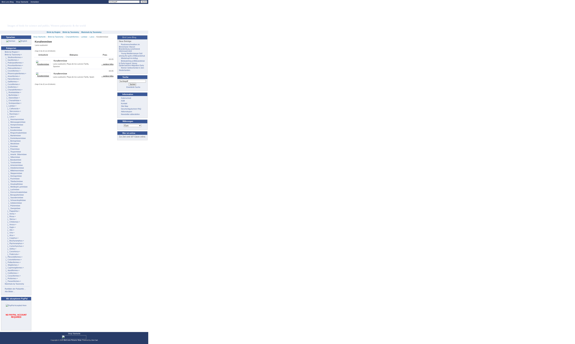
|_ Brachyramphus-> (14, 241)
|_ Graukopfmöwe (14, 184)
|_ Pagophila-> (12, 211)
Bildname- (74, 55)
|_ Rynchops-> (12, 114)
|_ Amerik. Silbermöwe (16, 154)
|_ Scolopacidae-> (13, 103)
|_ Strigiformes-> (12, 265)
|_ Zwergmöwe (12, 208)
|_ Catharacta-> (12, 109)
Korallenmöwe (60, 60)
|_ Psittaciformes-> (13, 262)
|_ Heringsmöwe (13, 176)
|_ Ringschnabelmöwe (16, 133)
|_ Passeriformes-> (13, 281)
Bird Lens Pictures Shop (72, 340)
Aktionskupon (126, 112)
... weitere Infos (107, 64)
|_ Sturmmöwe (12, 127)
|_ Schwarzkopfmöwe (15, 200)
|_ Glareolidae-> (12, 98)
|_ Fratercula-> (12, 254)
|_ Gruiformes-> (11, 87)
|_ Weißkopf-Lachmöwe (16, 187)
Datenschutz (126, 98)
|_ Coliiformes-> (12, 273)
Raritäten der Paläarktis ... (15, 289)
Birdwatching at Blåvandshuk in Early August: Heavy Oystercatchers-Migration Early (132, 63)
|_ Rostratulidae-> (13, 92)
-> (13, 55)
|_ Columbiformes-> (13, 260)
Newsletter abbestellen (130, 114)
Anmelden (35, 2)
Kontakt (124, 103)
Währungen (127, 121)
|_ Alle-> (9, 230)
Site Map (124, 106)
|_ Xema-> (10, 214)
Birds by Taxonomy (55, 37)
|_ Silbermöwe (12, 157)
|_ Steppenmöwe (13, 173)
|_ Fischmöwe (12, 179)
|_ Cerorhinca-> (12, 252)
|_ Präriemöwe (12, 206)
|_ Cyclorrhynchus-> (14, 246)
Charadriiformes (72, 37)
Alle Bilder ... (10, 292)
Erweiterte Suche (133, 87)
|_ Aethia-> (10, 249)
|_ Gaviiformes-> (12, 60)
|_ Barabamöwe (13, 160)
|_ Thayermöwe (13, 152)
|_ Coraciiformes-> (13, 276)
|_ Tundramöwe (13, 163)
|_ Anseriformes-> (12, 76)
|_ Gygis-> (10, 227)
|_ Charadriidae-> (13, 100)
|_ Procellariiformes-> (14, 65)
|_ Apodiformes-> (12, 270)
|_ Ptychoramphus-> (14, 243)
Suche (125, 77)
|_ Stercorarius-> (13, 111)
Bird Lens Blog (8, 2)
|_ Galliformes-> (12, 82)
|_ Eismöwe (11, 146)
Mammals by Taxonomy (91, 32)
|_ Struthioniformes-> (14, 57)
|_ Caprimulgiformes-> (14, 268)
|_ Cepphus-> (12, 238)
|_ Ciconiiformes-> (13, 71)
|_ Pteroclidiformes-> (13, 257)
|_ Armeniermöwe (14, 165)
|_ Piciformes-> (11, 278)
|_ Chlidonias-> (12, 222)
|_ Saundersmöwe (14, 198)
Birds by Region (53, 32)
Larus (92, 37)
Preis (105, 55)
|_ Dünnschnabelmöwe (16, 192)
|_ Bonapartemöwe (14, 195)
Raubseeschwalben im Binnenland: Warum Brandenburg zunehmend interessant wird (129, 47)
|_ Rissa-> (10, 216)
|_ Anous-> (10, 225)
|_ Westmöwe (12, 144)
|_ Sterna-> (10, 219)
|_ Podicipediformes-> (14, 63)
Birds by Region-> (12, 52)
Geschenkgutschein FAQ (131, 109)
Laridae (84, 37)
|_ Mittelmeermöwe (14, 171)
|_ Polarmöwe (12, 149)
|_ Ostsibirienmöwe (14, 168)
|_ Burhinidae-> (12, 95)
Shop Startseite (22, 2)
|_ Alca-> (10, 235)
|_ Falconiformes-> (13, 79)
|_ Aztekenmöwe (13, 203)
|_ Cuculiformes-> (12, 84)
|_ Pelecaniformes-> (13, 68)
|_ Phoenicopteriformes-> (15, 74)
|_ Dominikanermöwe (15, 138)
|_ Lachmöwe (12, 189)
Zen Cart (94, 340)
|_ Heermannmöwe (14, 119)
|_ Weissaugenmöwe (15, 122)
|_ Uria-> (10, 233)
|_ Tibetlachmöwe (14, 181)
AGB (123, 101)
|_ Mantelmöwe (13, 136)
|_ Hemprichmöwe (14, 125)
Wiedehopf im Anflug (129, 58)
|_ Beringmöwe (13, 141)
